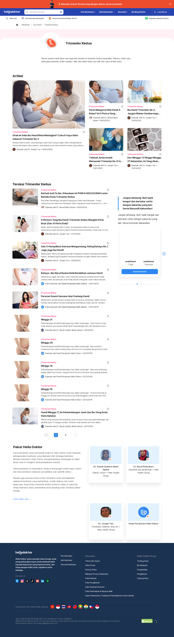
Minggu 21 (46, 319)
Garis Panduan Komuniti (94, 587)
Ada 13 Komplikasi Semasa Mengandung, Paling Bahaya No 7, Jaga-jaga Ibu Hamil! (74, 248)
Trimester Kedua (51, 25)
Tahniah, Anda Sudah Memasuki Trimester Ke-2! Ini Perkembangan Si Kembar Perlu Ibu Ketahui (105, 159)
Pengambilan (142, 570)
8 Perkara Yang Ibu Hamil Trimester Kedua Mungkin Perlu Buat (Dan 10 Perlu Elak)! (72, 222)
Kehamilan (26, 25)
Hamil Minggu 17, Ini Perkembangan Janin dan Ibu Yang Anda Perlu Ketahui (74, 414)
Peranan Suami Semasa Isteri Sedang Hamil (65, 296)
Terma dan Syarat (92, 561)
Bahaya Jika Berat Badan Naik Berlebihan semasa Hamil (72, 273)
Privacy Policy (91, 570)
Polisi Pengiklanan (92, 583)
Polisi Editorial (90, 578)
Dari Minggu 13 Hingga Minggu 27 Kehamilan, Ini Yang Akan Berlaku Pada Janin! (144, 159)
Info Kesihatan (66, 556)
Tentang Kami (142, 561)
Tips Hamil (37, 25)
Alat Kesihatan (66, 560)
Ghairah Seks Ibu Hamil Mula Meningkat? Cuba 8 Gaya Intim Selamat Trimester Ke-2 (45, 137)
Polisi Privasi (90, 565)
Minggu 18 (46, 389)
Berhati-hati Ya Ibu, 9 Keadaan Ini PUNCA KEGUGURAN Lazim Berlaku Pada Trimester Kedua (74, 195)
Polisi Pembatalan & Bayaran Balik (99, 591)
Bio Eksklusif (142, 565)
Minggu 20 (47, 342)
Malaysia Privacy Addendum (96, 574)
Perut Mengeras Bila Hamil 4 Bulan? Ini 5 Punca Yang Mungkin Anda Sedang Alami (105, 112)
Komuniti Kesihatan (68, 564)
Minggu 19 (46, 366)
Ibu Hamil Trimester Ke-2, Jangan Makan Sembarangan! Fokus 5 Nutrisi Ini (144, 112)
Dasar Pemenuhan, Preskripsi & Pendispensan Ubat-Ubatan (109, 595)
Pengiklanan (142, 574)
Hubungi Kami (142, 578)
